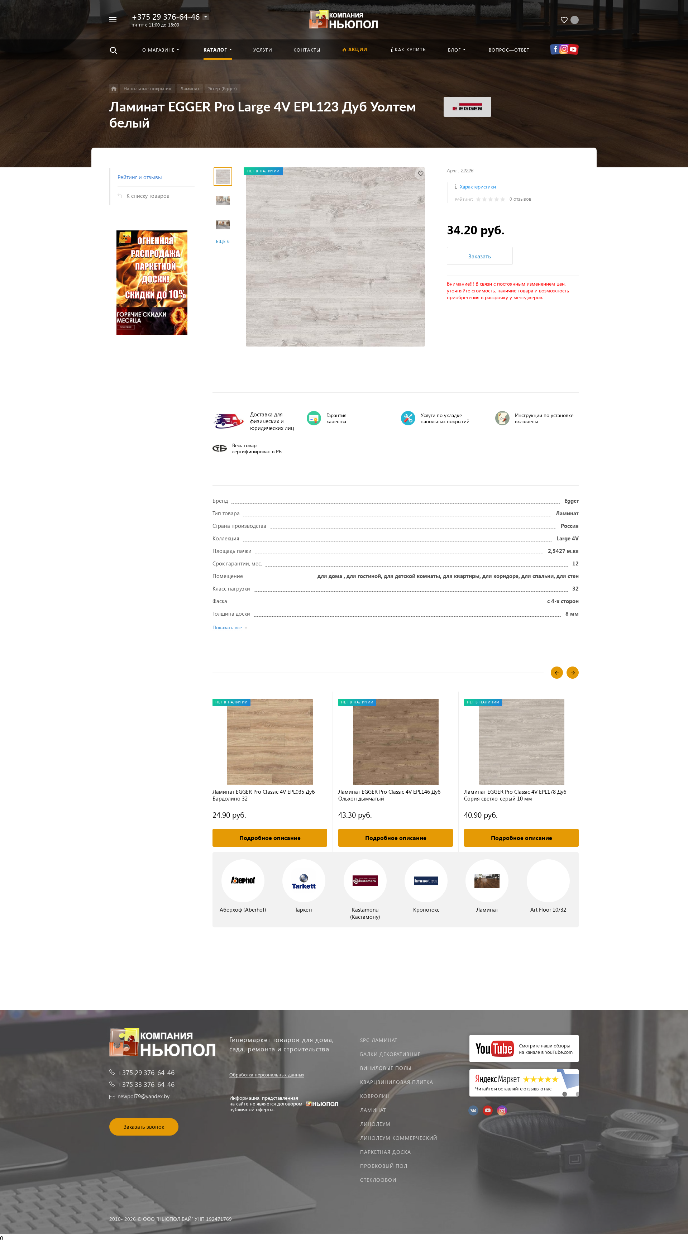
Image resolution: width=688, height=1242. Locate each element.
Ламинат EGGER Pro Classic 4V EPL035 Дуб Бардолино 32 (263, 795)
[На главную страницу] (343, 19)
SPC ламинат (378, 1040)
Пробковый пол (383, 1165)
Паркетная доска (385, 1151)
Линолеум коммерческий (398, 1137)
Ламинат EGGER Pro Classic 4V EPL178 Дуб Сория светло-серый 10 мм (515, 795)
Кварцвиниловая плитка (396, 1082)
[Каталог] (113, 88)
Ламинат (373, 1110)
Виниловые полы (385, 1068)
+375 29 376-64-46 (166, 16)
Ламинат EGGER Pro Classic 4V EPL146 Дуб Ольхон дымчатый (389, 795)
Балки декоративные (390, 1054)
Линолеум (375, 1124)
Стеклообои (378, 1179)
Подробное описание (270, 837)
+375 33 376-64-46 (146, 1084)
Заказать (479, 256)
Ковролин (375, 1096)
